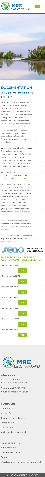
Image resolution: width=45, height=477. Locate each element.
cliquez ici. (5, 230)
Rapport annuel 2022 (11, 308)
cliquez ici (25, 178)
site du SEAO (16, 242)
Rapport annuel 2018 (11, 265)
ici (27, 187)
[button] (42, 6)
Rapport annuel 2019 (11, 276)
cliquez (23, 187)
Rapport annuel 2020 (11, 287)
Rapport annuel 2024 (11, 330)
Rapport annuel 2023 (11, 319)
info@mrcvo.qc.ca (19, 392)
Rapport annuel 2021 (11, 297)
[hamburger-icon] (37, 6)
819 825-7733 (19, 388)
